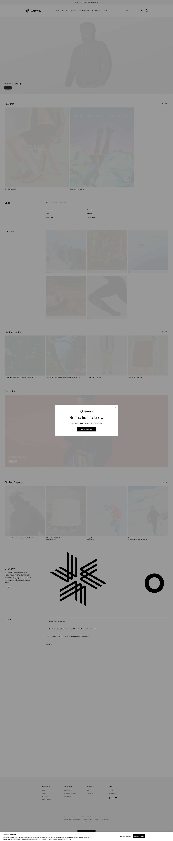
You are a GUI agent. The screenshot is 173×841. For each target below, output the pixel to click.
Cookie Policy (7, 839)
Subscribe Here (86, 429)
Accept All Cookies (139, 836)
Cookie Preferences (125, 836)
